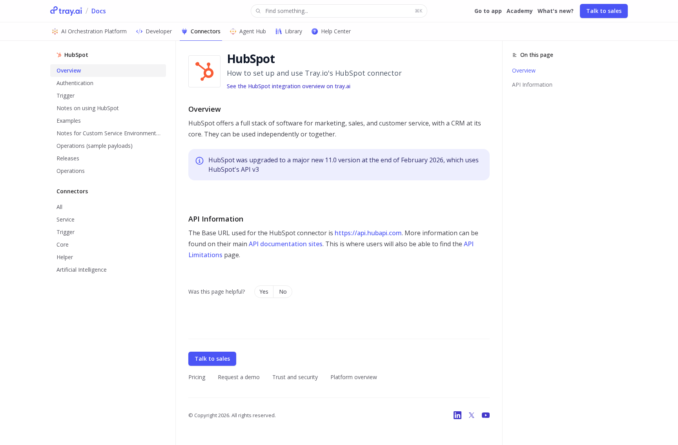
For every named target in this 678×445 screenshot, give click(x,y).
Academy (520, 11)
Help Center (336, 31)
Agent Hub (252, 31)
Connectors (206, 31)
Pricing (196, 377)
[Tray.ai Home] (66, 11)
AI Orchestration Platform (94, 31)
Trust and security (295, 377)
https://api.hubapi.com (368, 233)
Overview (524, 70)
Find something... (343, 11)
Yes (263, 291)
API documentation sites (286, 244)
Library (293, 31)
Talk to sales (604, 11)
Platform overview (353, 377)
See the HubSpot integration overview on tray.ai (288, 86)
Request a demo (239, 377)
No (283, 291)
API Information (532, 84)
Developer (159, 31)
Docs (98, 11)
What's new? (556, 11)
